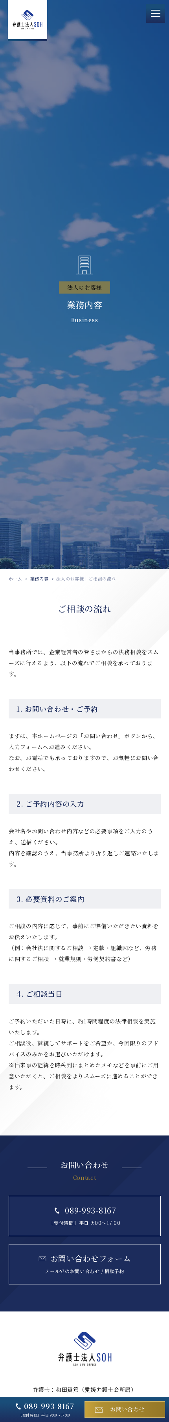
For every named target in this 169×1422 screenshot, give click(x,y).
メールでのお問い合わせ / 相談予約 (88, 1263)
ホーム (15, 578)
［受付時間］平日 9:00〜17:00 (46, 1409)
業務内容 (39, 578)
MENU (155, 13)
